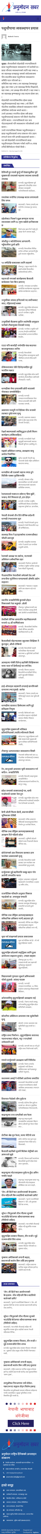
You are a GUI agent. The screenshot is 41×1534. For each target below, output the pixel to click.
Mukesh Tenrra (13, 36)
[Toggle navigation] (38, 19)
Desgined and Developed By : (31, 1531)
